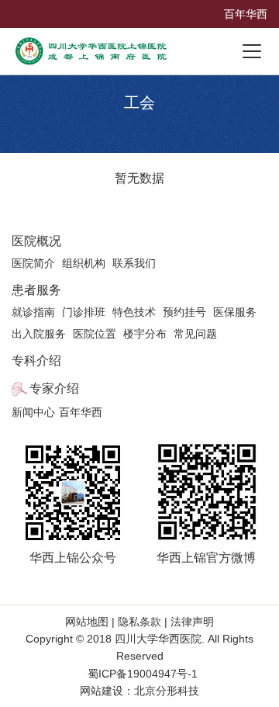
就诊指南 (33, 312)
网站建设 (101, 690)
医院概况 (36, 241)
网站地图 (88, 621)
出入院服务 (39, 334)
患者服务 (36, 289)
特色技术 (134, 312)
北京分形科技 (166, 690)
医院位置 (94, 334)
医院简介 (33, 263)
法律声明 (190, 621)
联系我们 (134, 263)
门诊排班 (83, 312)
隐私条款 (139, 621)
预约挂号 (184, 312)
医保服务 (235, 312)
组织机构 (83, 263)
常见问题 (195, 334)
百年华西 (245, 14)
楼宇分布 (145, 334)
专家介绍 (54, 388)
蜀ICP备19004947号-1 (143, 673)
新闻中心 (33, 412)
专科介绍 (36, 360)
